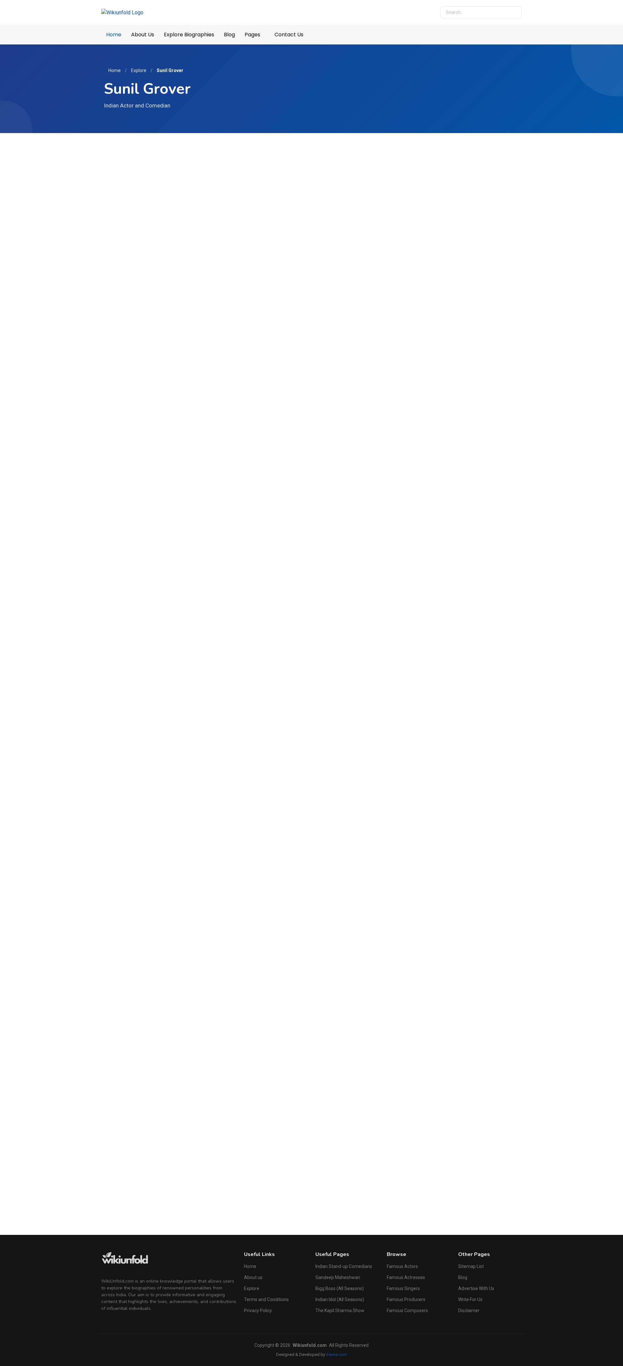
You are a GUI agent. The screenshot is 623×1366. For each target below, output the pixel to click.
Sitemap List (471, 1266)
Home (113, 34)
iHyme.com (336, 1354)
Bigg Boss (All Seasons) (339, 1288)
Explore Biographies (189, 34)
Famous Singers (403, 1288)
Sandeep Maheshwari (337, 1277)
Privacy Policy (258, 1310)
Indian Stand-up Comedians (343, 1266)
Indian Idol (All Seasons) (339, 1299)
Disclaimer (469, 1310)
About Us (142, 34)
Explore (138, 70)
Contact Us (289, 34)
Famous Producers (406, 1299)
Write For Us (470, 1299)
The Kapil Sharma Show (339, 1310)
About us (253, 1277)
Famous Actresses (406, 1277)
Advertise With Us (476, 1288)
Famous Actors (402, 1266)
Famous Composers (407, 1310)
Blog (229, 34)
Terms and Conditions (266, 1299)
